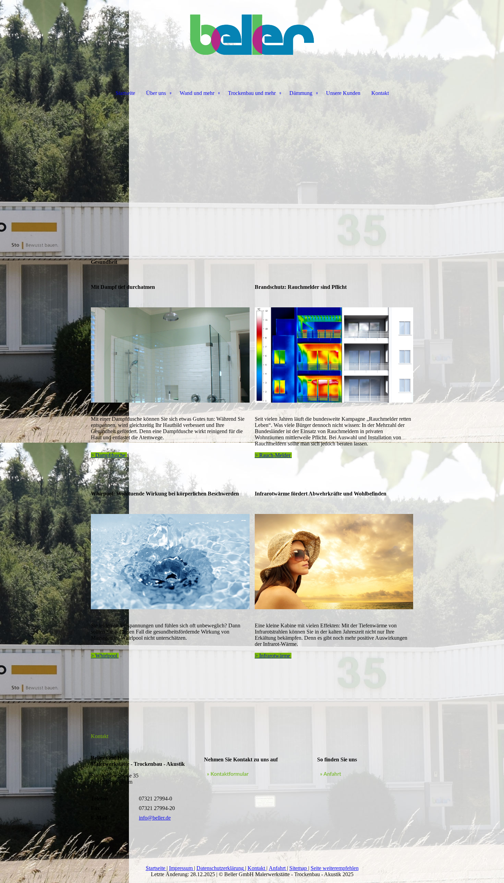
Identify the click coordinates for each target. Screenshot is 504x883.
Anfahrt (278, 868)
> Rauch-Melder (273, 455)
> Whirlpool (105, 656)
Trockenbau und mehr (252, 93)
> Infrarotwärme (273, 656)
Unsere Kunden (343, 93)
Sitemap (298, 868)
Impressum (181, 868)
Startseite (125, 93)
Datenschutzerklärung (220, 868)
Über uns (156, 93)
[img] (252, 34)
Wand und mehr (197, 93)
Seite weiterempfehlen (335, 868)
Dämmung (300, 93)
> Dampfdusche (109, 455)
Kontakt (380, 93)
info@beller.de (155, 818)
